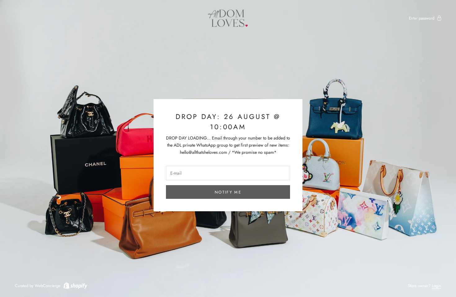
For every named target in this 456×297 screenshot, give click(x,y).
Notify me (228, 192)
